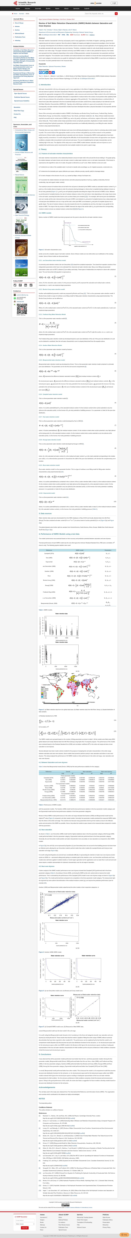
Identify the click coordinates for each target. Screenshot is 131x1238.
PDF (59, 34)
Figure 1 (54, 191)
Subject (42, 1220)
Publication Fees (20, 37)
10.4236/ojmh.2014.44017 (49, 34)
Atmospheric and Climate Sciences (25, 195)
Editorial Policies (63, 1220)
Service (80, 1215)
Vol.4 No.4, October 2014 (67, 19)
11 (84, 293)
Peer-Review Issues (64, 1225)
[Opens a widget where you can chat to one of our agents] (124, 1235)
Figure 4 (42, 845)
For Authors (62, 1222)
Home (18, 8)
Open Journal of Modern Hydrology (49, 19)
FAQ (15, 117)
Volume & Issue (81, 1227)
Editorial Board (19, 33)
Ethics (60, 1217)
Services (76, 8)
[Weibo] (31, 285)
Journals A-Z (43, 1217)
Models (64, 66)
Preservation (106, 1222)
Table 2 (41, 766)
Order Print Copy (19, 110)
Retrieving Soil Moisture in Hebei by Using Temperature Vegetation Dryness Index (23, 82)
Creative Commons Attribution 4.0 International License (79, 1207)
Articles (27, 8)
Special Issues (63, 1230)
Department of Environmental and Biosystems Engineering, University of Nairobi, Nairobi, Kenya (66, 32)
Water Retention (43, 66)
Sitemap (42, 1225)
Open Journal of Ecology (22, 215)
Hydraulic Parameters (55, 66)
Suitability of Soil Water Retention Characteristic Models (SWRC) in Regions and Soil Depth (23, 51)
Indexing (17, 40)
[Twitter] (15, 285)
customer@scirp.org (22, 295)
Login (114, 3)
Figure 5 (111, 875)
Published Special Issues (22, 97)
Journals (38, 8)
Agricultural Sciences (21, 257)
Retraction (105, 1225)
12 (62, 471)
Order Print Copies (82, 1220)
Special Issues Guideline (21, 101)
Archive (17, 30)
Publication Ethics (108, 1220)
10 (72, 264)
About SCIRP (64, 1215)
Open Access (106, 1217)
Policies (106, 1215)
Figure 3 (51, 818)
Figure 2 (103, 520)
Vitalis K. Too (42, 30)
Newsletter (17, 107)
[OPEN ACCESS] (96, 3)
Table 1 (95, 509)
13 (71, 1040)
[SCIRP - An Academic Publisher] (24, 3)
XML (67, 34)
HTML (63, 34)
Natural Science (19, 174)
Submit (86, 8)
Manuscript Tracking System (85, 1217)
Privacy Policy (106, 1227)
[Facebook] (20, 285)
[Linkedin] (25, 285)
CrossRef (72, 1118)
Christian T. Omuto (52, 30)
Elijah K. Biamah (63, 30)
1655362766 (20, 301)
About (66, 8)
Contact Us (17, 114)
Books (48, 8)
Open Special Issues (20, 93)
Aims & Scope (19, 23)
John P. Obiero (72, 30)
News (57, 8)
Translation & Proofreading (84, 1222)
